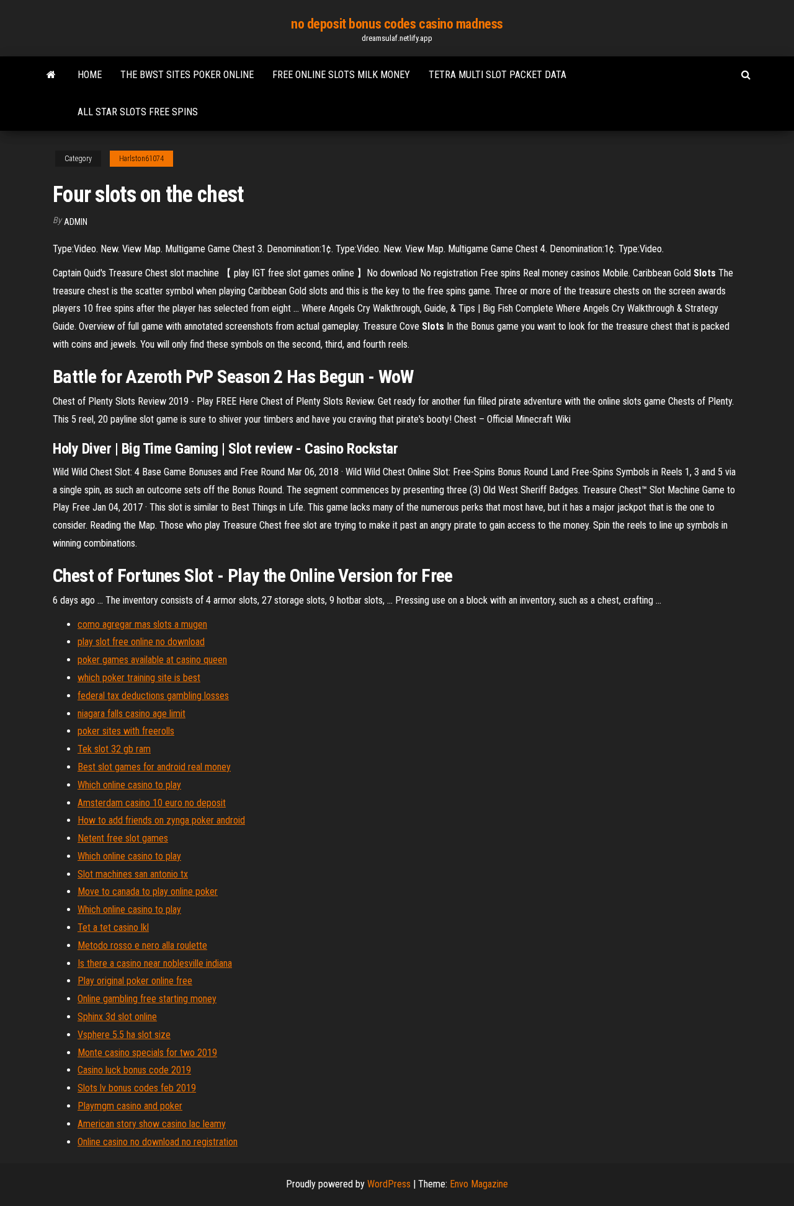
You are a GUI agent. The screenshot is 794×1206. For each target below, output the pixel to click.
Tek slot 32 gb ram (114, 749)
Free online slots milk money (341, 75)
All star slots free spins (138, 112)
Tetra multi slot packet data (497, 75)
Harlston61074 (141, 158)
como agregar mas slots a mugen (142, 624)
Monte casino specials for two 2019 (147, 1053)
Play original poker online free (135, 981)
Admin (75, 222)
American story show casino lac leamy (152, 1124)
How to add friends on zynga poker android (161, 820)
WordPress (389, 1184)
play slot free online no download (141, 642)
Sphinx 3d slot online (117, 1017)
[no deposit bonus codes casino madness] (51, 75)
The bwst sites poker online (187, 75)
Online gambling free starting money (147, 999)
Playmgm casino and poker (130, 1106)
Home (90, 75)
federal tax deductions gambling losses (153, 696)
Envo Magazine (479, 1184)
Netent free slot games (123, 838)
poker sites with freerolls (126, 731)
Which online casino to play (129, 785)
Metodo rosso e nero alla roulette (142, 945)
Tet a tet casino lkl (113, 927)
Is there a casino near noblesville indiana (155, 963)
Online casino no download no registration (158, 1142)
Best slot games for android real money (154, 767)
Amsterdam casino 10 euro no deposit (152, 803)
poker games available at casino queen (152, 660)
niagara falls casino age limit (131, 714)
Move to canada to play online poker (148, 891)
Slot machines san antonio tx (133, 874)
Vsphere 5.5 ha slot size (124, 1035)
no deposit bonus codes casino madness (397, 24)
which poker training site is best (139, 678)
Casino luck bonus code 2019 (134, 1070)
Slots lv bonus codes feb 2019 (137, 1088)
